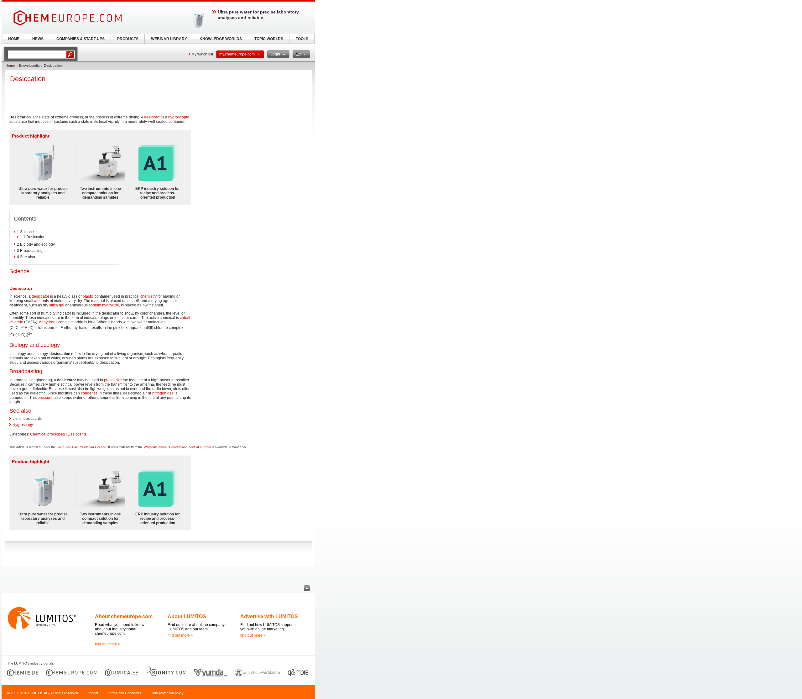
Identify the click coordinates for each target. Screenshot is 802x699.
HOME (13, 39)
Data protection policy (167, 693)
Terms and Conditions (124, 693)
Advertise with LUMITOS (269, 616)
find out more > (107, 644)
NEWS (38, 39)
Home (10, 65)
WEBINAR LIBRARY (169, 39)
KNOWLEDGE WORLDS (221, 39)
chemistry (148, 296)
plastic (88, 296)
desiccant (152, 117)
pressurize (113, 380)
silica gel (56, 305)
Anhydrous (48, 322)
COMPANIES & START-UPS (80, 39)
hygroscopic (178, 117)
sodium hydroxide (104, 305)
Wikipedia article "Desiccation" (165, 447)
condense (89, 393)
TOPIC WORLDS (268, 39)
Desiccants (77, 434)
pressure (45, 397)
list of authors (201, 447)
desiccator (40, 296)
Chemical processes (47, 434)
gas (170, 393)
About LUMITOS (187, 616)
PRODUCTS (127, 39)
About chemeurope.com (124, 616)
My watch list (202, 54)
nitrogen (159, 393)
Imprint (93, 693)
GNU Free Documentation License (81, 447)
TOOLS (302, 39)
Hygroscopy (23, 425)
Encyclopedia (29, 65)
